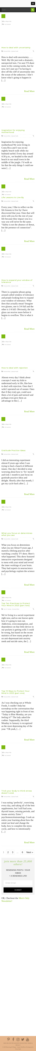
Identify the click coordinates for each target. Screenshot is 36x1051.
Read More (29, 91)
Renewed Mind (6, 51)
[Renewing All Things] (13, 3)
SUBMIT (18, 890)
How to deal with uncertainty (15, 48)
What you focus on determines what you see (16, 534)
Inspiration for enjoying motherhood (13, 131)
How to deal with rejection (14, 368)
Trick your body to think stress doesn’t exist (16, 792)
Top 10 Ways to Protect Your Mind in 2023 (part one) (15, 692)
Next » (29, 852)
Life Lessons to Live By (12, 197)
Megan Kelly (8, 21)
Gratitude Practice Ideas (13, 450)
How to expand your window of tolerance (16, 281)
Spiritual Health (14, 51)
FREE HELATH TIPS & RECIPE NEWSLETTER (15, 1043)
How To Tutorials (7, 609)
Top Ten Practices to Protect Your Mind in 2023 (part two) (15, 604)
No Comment (8, 194)
